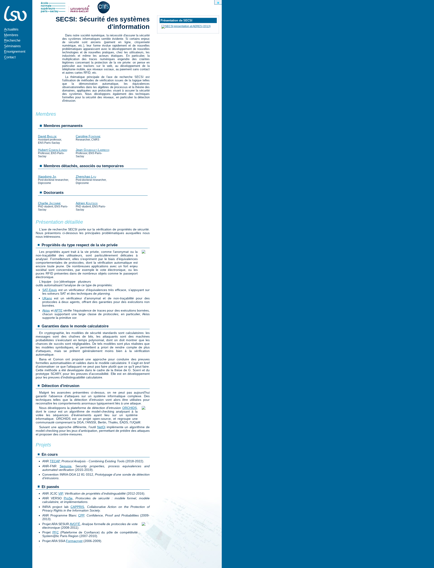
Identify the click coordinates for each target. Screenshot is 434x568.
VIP (60, 493)
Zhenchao (86, 176)
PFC (55, 532)
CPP (81, 515)
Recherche (12, 40)
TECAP (55, 461)
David (47, 136)
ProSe (68, 498)
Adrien (87, 203)
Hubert (52, 150)
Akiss (46, 310)
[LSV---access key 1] (15, 13)
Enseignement (14, 51)
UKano (47, 298)
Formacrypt (74, 541)
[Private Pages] (218, 2)
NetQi (101, 427)
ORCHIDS (129, 408)
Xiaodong (47, 176)
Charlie (49, 203)
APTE (58, 310)
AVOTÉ (75, 524)
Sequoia (65, 466)
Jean (92, 150)
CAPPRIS (77, 507)
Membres (11, 35)
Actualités (11, 29)
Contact (10, 57)
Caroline (88, 136)
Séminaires (12, 46)
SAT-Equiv (49, 290)
